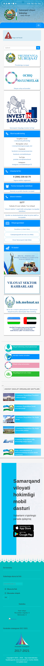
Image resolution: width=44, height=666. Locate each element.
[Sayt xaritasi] (6, 3)
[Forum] (13, 3)
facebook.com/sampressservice (22, 151)
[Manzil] (9, 3)
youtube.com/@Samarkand (22, 159)
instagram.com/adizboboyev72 (22, 164)
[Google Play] (23, 534)
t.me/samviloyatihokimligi (22, 141)
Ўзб (32, 3)
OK (6, 597)
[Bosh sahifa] (4, 3)
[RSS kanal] (15, 3)
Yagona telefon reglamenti (22, 180)
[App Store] (23, 528)
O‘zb (28, 3)
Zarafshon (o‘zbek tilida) (22, 229)
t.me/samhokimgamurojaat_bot (22, 146)
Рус (36, 3)
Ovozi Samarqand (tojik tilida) (22, 240)
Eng (39, 3)
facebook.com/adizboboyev (22, 154)
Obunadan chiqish (13, 593)
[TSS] (11, 3)
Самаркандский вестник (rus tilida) (22, 234)
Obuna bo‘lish (12, 589)
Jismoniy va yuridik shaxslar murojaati (22, 191)
